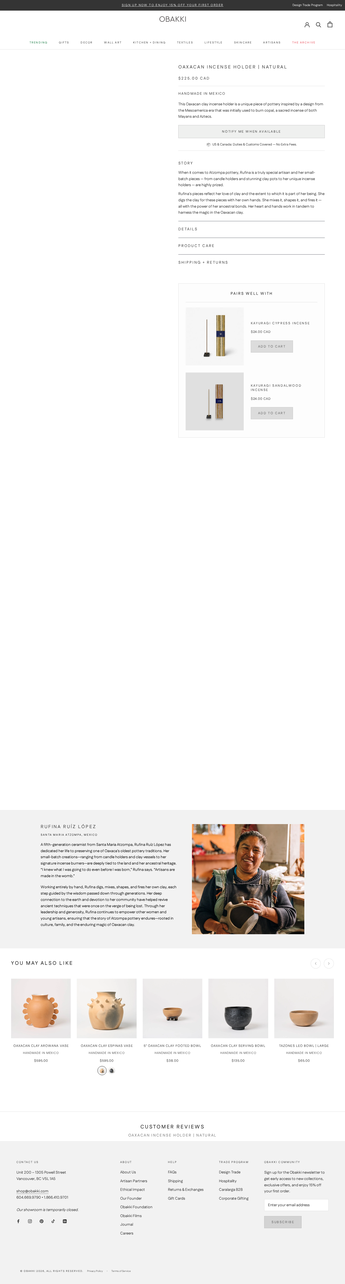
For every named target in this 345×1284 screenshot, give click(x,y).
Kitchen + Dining (149, 43)
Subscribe (283, 1222)
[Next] (329, 963)
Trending (39, 43)
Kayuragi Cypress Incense (280, 323)
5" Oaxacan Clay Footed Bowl (172, 1046)
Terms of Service (121, 1271)
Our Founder (131, 1198)
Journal (126, 1224)
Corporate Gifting (234, 1198)
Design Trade (229, 1172)
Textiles (185, 43)
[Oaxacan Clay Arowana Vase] (41, 1008)
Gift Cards (176, 1198)
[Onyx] (111, 1070)
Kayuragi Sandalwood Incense (276, 387)
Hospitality (228, 1181)
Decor (87, 43)
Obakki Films (131, 1216)
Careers (126, 1233)
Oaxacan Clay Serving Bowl (238, 1046)
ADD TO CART (272, 346)
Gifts (64, 43)
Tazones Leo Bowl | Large (304, 1046)
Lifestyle (214, 43)
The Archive (303, 43)
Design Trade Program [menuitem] (307, 5)
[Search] (318, 24)
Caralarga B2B (231, 1189)
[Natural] (102, 1070)
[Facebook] (18, 1221)
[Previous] (316, 963)
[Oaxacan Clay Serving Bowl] (238, 1008)
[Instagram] (30, 1221)
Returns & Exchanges (186, 1189)
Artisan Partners (133, 1181)
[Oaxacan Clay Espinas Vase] (106, 1008)
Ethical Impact (132, 1189)
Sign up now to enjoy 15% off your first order (173, 5)
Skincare (243, 43)
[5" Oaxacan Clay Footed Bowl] (172, 1008)
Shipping (175, 1181)
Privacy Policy (95, 1271)
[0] (330, 24)
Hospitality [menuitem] (334, 5)
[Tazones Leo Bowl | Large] (304, 1008)
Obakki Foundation (136, 1207)
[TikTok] (53, 1221)
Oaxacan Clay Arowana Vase (41, 1046)
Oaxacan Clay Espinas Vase (107, 1046)
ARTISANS (272, 43)
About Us (128, 1172)
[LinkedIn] (65, 1221)
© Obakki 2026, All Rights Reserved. (51, 1271)
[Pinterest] (41, 1221)
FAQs (172, 1172)
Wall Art (113, 43)
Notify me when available (251, 131)
